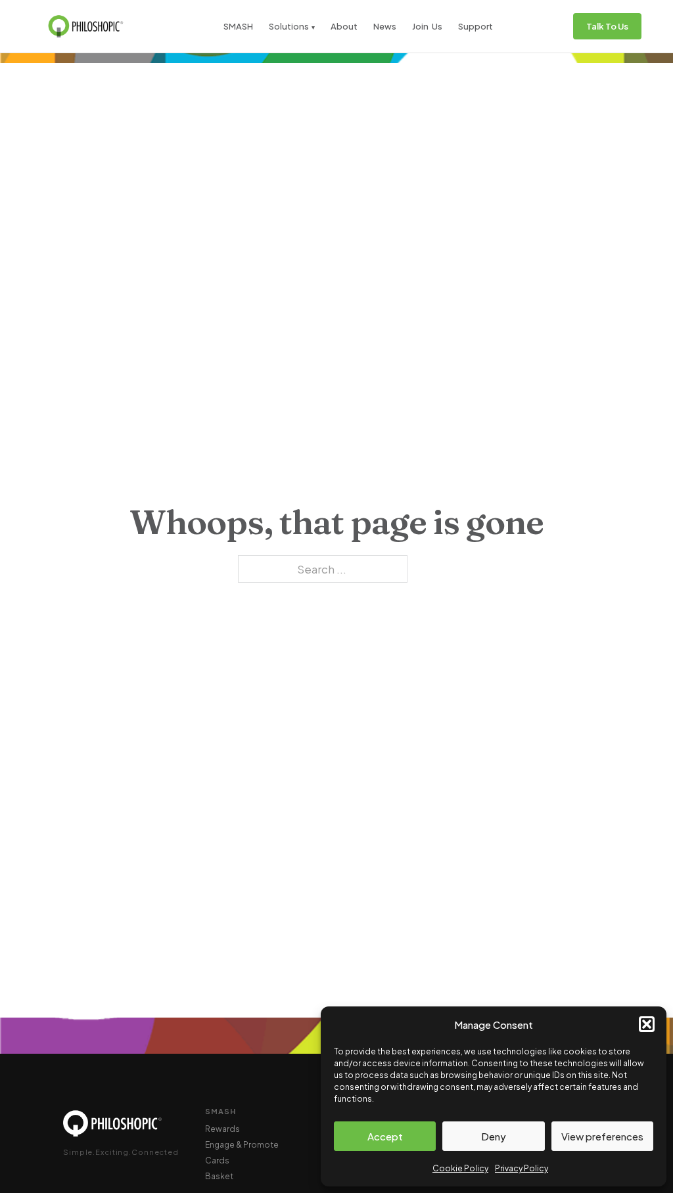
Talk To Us (607, 26)
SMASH (238, 26)
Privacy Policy (521, 1168)
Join (420, 26)
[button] (646, 1024)
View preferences (602, 1136)
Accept (385, 1136)
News (384, 26)
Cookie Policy (460, 1168)
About (344, 26)
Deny (493, 1136)
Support (475, 26)
